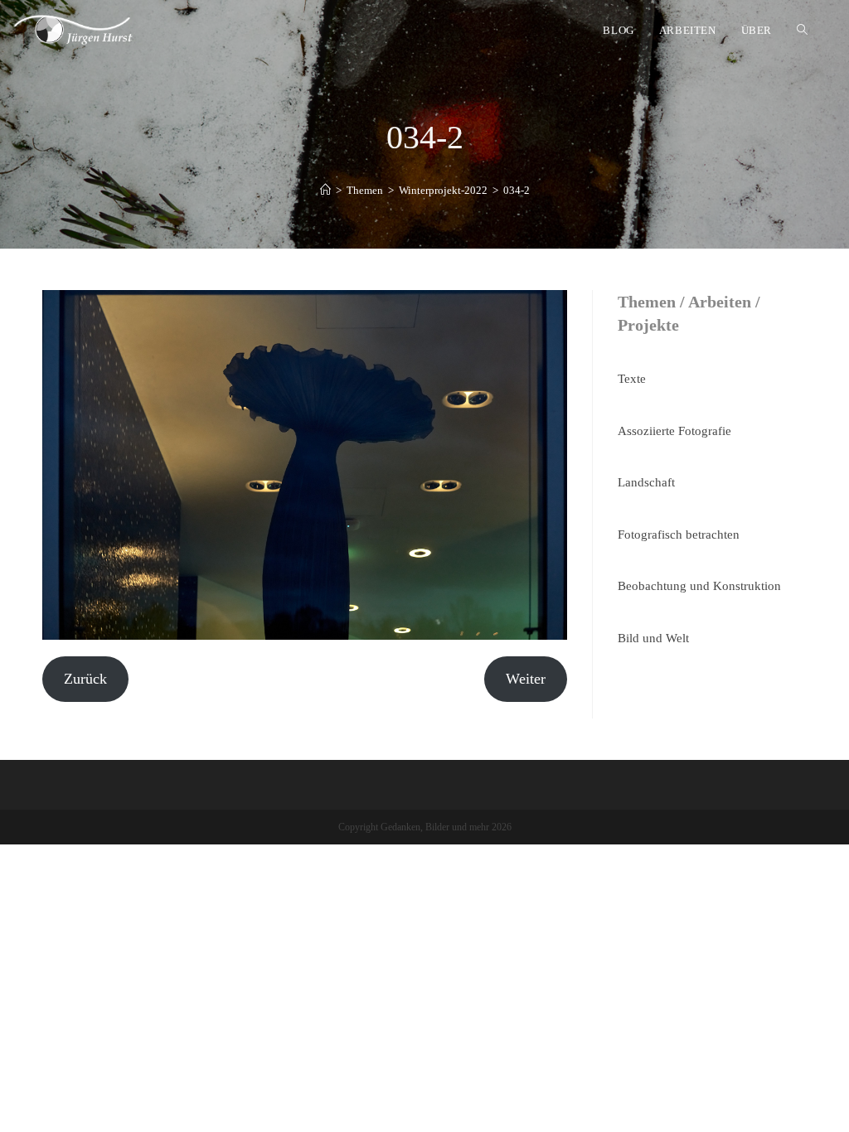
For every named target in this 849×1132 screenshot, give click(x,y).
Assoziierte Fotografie (674, 431)
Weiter (526, 678)
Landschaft (646, 482)
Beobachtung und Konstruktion (699, 586)
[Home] (325, 190)
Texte (632, 378)
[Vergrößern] (545, 311)
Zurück (85, 678)
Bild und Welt (653, 638)
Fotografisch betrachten (679, 534)
